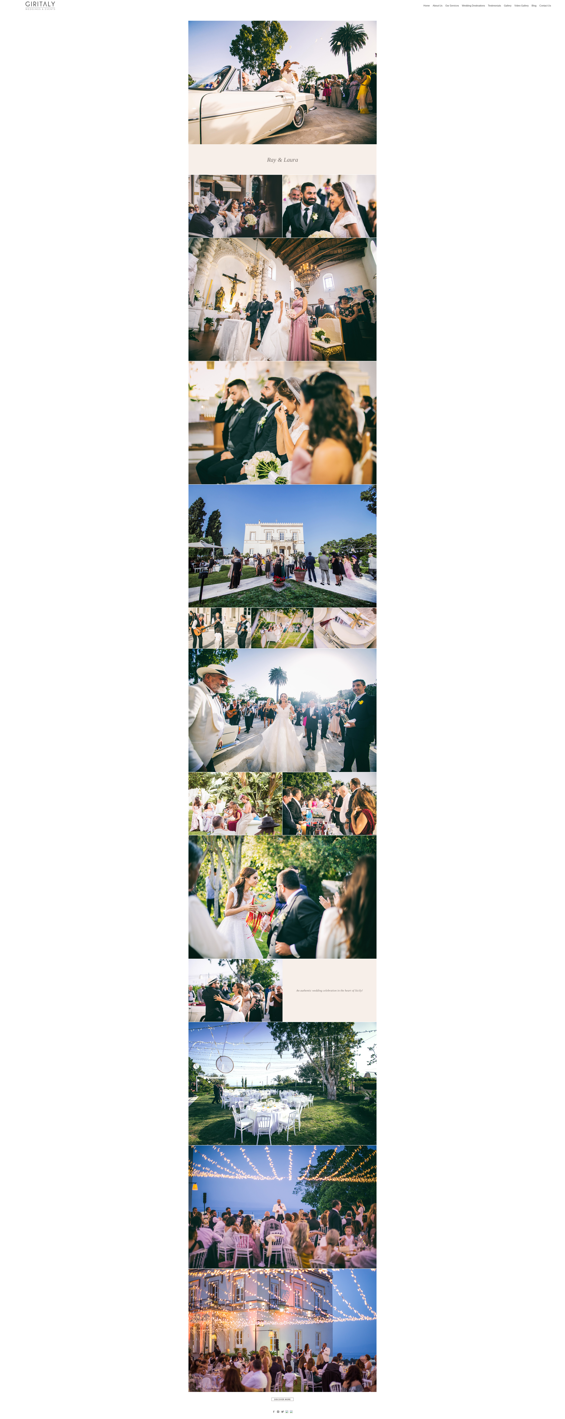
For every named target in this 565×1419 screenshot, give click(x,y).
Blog (534, 5)
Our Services (452, 5)
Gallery (507, 5)
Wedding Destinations (473, 5)
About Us (437, 5)
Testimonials (494, 5)
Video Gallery (521, 5)
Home (426, 5)
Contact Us (545, 5)
